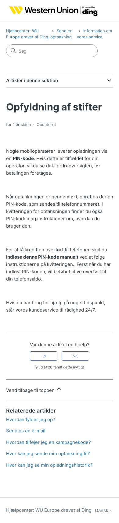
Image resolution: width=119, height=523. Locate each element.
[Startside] (52, 10)
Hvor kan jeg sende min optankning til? (48, 453)
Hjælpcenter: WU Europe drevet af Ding (49, 510)
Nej (75, 356)
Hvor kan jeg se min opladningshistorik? (49, 465)
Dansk (102, 510)
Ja (43, 356)
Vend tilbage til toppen (31, 390)
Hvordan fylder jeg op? (30, 419)
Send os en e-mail (25, 431)
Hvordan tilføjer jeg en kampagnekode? (48, 442)
